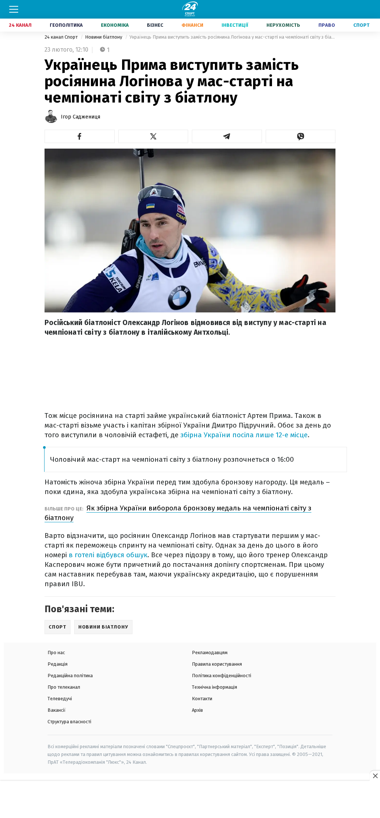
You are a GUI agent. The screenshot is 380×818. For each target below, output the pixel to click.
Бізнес (155, 25)
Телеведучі (60, 698)
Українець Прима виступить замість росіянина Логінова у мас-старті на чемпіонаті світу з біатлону (232, 37)
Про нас (56, 652)
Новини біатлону (104, 37)
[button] (80, 136)
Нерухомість (283, 25)
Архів (197, 710)
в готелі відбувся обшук (108, 555)
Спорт (361, 25)
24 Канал (20, 25)
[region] (190, 800)
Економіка (115, 25)
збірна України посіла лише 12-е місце (244, 435)
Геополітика (66, 25)
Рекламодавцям (209, 652)
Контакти (202, 698)
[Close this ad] (375, 775)
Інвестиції (235, 25)
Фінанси (192, 25)
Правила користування (217, 664)
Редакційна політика (70, 675)
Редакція (58, 664)
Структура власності (69, 721)
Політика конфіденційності (221, 675)
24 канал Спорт (62, 37)
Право (326, 25)
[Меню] (13, 9)
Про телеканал (64, 687)
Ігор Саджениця (80, 117)
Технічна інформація (214, 687)
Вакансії (57, 710)
